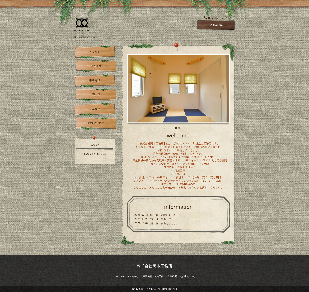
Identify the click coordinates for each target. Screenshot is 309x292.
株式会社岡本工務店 (154, 266)
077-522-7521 (218, 18)
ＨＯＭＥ (94, 51)
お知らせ (96, 65)
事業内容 (94, 80)
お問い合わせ (96, 123)
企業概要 (94, 109)
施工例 (96, 94)
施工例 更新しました (163, 215)
